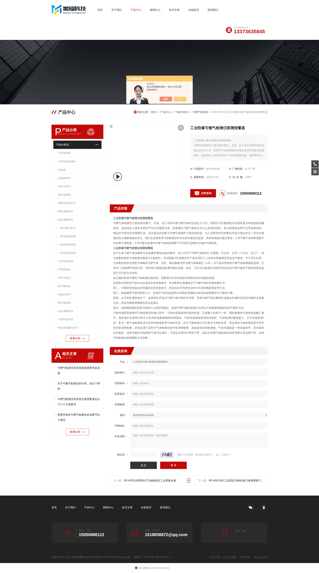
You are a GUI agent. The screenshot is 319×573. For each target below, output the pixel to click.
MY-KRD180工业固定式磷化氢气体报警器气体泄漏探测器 (243, 480)
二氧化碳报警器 (67, 244)
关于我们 (116, 9)
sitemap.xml (260, 557)
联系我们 (213, 9)
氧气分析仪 (64, 186)
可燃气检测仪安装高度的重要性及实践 (78, 370)
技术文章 (174, 9)
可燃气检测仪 (201, 112)
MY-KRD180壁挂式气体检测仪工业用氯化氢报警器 (154, 480)
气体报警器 (64, 153)
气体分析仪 (181, 112)
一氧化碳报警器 (67, 252)
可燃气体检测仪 (67, 161)
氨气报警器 (64, 302)
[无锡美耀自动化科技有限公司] (69, 10)
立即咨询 (206, 193)
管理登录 (244, 557)
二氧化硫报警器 (67, 236)
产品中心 (136, 9)
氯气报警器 (64, 194)
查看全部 (75, 338)
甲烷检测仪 (64, 269)
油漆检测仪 (64, 178)
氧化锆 (62, 169)
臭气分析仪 (64, 277)
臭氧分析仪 (64, 294)
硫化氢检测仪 (65, 311)
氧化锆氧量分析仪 (68, 327)
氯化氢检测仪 (65, 219)
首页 (100, 9)
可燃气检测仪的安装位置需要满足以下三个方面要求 (78, 402)
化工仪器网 (229, 557)
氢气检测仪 (64, 286)
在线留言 (193, 9)
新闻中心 (155, 9)
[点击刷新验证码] (166, 455)
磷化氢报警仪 (65, 211)
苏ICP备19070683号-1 (157, 557)
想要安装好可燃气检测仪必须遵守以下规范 (78, 417)
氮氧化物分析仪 (67, 203)
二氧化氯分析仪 (67, 228)
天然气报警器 (65, 261)
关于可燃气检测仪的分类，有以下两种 (78, 386)
